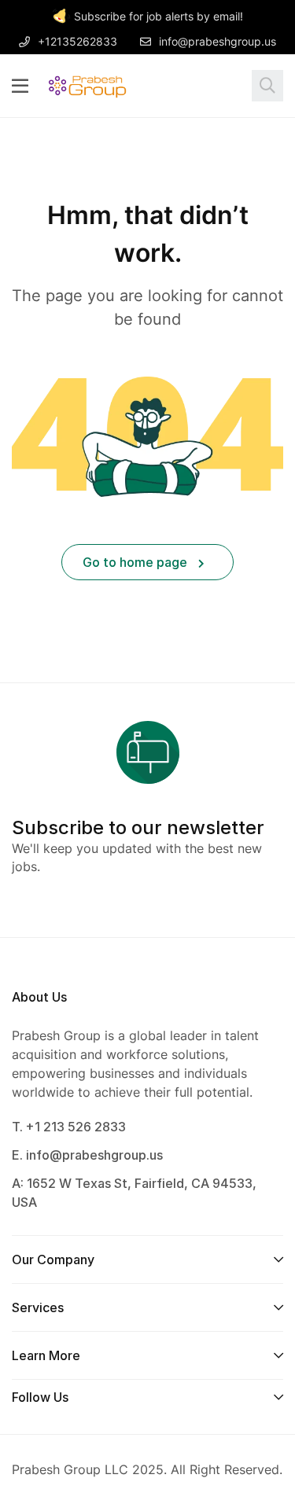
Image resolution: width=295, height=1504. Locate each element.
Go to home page (136, 562)
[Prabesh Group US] (87, 85)
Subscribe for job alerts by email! (158, 16)
